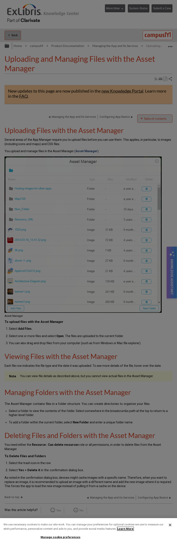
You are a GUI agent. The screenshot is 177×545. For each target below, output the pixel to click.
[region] (88, 531)
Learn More (125, 528)
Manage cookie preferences (60, 537)
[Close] (170, 525)
